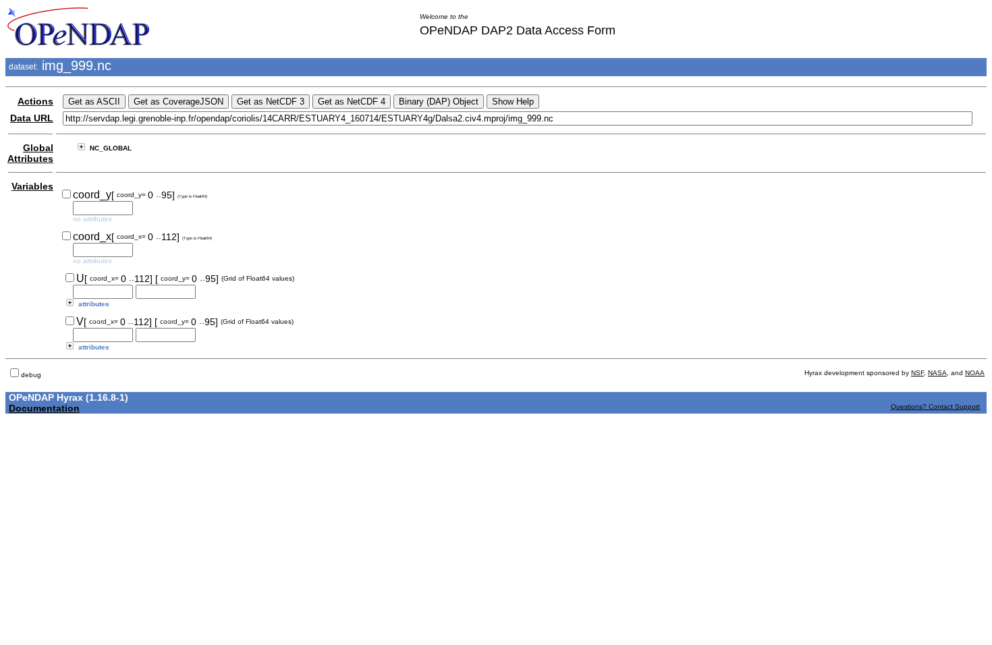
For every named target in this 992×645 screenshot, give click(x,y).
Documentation (44, 408)
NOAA (975, 372)
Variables (32, 186)
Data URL (31, 118)
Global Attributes (30, 153)
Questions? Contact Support (935, 406)
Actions (35, 101)
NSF (917, 372)
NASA (937, 372)
